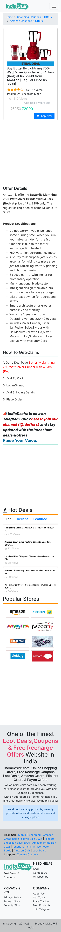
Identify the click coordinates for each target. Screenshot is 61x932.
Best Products (41, 905)
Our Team (39, 897)
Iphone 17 (19, 846)
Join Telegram (41, 909)
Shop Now (45, 116)
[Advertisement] (30, 152)
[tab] (8, 520)
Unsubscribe (40, 876)
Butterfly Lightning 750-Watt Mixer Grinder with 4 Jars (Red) (29, 367)
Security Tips (12, 905)
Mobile (22, 834)
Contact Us (40, 872)
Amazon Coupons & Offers (26, 21)
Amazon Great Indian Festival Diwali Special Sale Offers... (28, 543)
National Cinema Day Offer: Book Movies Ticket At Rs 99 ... (30, 572)
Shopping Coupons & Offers (34, 17)
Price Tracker (41, 901)
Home (9, 17)
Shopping (35, 834)
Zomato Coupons (28, 854)
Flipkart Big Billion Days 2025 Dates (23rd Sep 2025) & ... (30, 529)
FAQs (36, 868)
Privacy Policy (12, 897)
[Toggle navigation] (53, 6)
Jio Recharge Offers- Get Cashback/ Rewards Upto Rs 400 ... (30, 586)
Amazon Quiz (22, 850)
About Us (39, 893)
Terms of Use (12, 901)
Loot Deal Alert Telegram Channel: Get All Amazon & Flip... (29, 557)
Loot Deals (39, 850)
